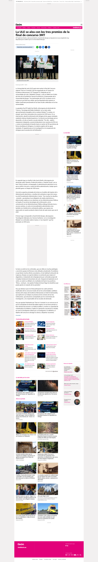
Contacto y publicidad (62, 559)
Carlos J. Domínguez (20, 460)
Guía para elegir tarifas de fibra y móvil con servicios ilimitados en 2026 (67, 305)
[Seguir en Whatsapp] (78, 554)
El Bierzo (49, 27)
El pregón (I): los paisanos (67, 400)
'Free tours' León (61, 1)
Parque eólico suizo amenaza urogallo (36, 1)
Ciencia (38, 27)
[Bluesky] (43, 47)
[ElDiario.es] (77, 27)
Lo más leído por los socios (23, 377)
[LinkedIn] (49, 47)
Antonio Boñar (67, 402)
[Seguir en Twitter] (68, 554)
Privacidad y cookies (47, 559)
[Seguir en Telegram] (71, 554)
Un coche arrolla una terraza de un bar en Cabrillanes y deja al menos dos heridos (25, 517)
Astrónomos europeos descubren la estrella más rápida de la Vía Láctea (47, 393)
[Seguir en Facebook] (69, 554)
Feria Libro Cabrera (56, 1)
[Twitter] (46, 47)
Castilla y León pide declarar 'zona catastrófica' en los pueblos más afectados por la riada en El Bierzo (25, 476)
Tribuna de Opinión (68, 363)
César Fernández (19, 419)
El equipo (41, 559)
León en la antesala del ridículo (68, 392)
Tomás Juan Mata (67, 394)
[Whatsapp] (37, 47)
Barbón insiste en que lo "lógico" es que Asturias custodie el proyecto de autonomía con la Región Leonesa (73, 178)
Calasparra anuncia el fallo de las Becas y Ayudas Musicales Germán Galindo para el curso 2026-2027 (67, 290)
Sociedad (33, 27)
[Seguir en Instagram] (72, 554)
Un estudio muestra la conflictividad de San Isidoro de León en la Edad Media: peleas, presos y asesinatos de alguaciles (48, 477)
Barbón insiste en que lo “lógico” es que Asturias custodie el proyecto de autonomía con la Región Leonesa (26, 497)
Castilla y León (56, 27)
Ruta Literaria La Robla (27, 1)
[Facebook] (40, 47)
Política (24, 27)
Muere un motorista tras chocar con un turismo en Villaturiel (26, 435)
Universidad (43, 27)
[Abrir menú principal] (81, 24)
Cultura (28, 27)
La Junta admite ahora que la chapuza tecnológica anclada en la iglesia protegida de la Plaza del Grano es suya (25, 456)
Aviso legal (55, 559)
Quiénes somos (35, 559)
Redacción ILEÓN (19, 500)
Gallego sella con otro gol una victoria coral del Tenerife (67, 312)
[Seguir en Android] (66, 545)
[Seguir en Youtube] (75, 554)
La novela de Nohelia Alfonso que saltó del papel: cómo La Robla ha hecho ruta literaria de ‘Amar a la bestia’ (25, 416)
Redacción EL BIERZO (42, 460)
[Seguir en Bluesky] (66, 554)
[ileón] (25, 544)
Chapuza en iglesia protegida (69, 1)
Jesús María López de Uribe (43, 439)
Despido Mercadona (77, 1)
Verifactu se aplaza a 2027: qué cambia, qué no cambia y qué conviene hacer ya (67, 297)
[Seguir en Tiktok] (77, 554)
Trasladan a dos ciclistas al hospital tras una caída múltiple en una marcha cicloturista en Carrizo (47, 517)
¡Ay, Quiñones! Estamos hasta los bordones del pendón (74, 213)
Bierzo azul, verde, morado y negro (71, 383)
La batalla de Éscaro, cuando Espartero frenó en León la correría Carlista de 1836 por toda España (47, 436)
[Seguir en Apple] (67, 545)
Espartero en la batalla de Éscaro (47, 1)
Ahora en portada (20, 398)
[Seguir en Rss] (80, 554)
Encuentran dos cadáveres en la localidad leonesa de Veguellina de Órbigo (25, 394)
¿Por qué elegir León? (43, 496)
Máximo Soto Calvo (70, 216)
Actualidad (19, 27)
